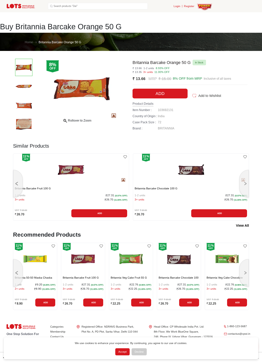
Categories (56, 326)
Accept (122, 351)
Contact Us (57, 336)
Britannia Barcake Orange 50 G (60, 42)
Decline (139, 351)
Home (29, 42)
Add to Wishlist (209, 96)
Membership (57, 331)
